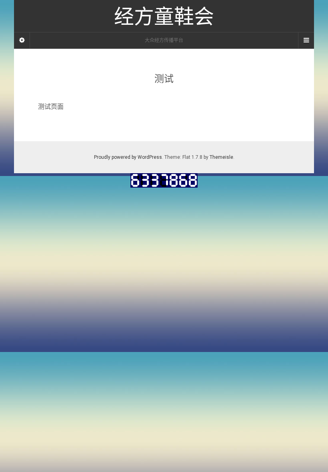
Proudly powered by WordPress (128, 157)
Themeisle (221, 157)
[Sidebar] (22, 40)
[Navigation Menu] (306, 40)
